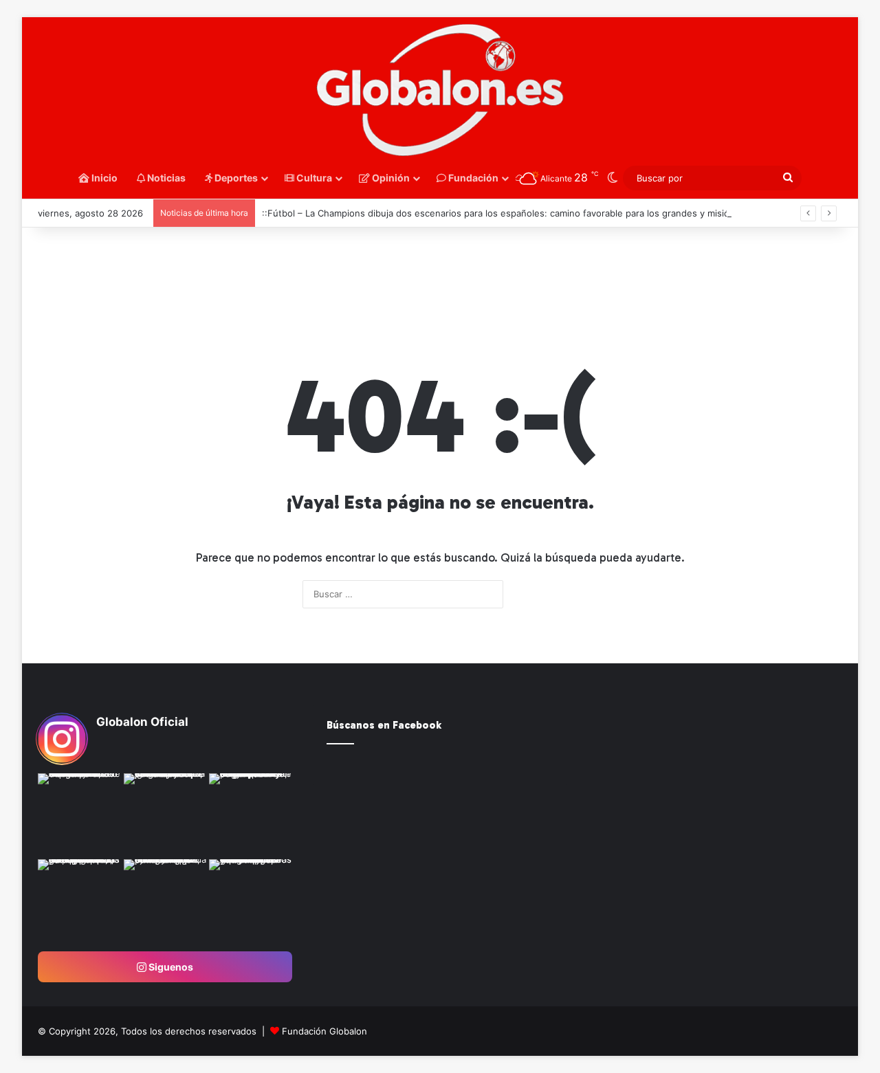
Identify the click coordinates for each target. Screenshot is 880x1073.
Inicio (103, 178)
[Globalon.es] (440, 91)
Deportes (235, 178)
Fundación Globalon (324, 1031)
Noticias (165, 178)
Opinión (390, 178)
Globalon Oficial (142, 722)
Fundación (472, 178)
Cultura (313, 178)
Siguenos (169, 967)
